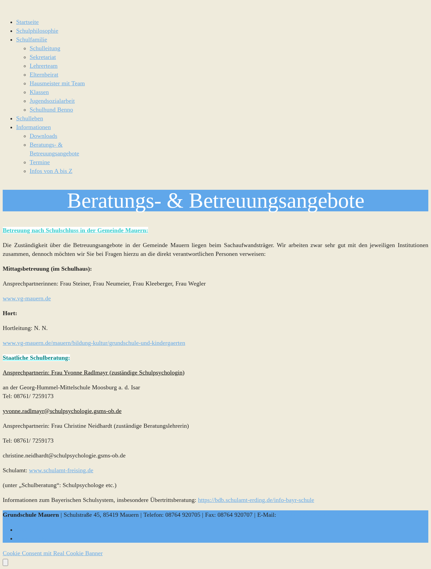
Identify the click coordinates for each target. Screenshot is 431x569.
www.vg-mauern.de (27, 298)
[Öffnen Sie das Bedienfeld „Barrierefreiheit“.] (5, 562)
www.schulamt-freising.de (61, 470)
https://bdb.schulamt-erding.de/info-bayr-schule (256, 500)
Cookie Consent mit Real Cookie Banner (53, 553)
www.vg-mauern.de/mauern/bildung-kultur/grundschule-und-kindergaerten (94, 342)
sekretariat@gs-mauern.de (310, 514)
